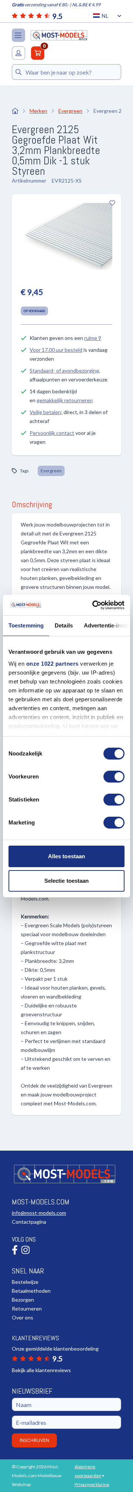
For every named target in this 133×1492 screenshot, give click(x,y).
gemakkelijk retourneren (65, 400)
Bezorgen (23, 1299)
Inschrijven (34, 1440)
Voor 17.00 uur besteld (56, 350)
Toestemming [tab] (26, 625)
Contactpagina (29, 1222)
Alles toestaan (66, 856)
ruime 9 (92, 338)
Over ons (22, 1317)
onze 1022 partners (52, 663)
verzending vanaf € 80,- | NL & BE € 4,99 (56, 4)
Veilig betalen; (46, 412)
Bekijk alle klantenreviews (41, 1370)
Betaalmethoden (31, 1291)
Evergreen (51, 470)
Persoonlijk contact (52, 433)
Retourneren (27, 1308)
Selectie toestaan (66, 881)
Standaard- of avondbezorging (64, 370)
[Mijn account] (18, 53)
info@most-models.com (39, 1213)
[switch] (114, 777)
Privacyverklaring (92, 1484)
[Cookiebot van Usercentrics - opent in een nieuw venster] (94, 605)
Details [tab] (64, 625)
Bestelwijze (25, 1282)
